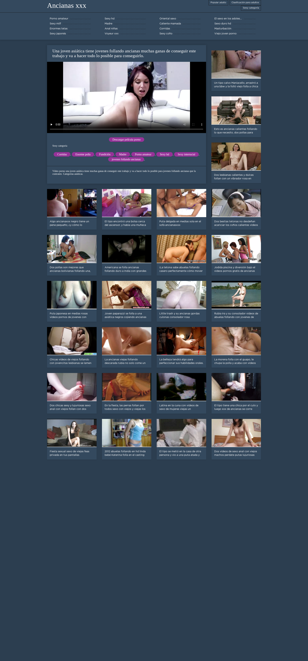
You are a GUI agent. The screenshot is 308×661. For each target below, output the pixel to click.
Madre (122, 154)
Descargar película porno (126, 139)
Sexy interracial (186, 154)
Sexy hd (164, 154)
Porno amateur (143, 154)
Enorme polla (83, 154)
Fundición (105, 154)
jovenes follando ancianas (126, 159)
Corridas (62, 154)
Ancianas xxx (66, 5)
